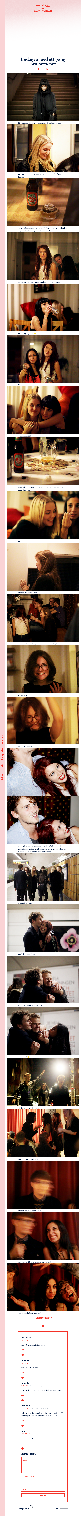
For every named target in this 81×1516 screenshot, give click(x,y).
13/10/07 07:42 (25, 1434)
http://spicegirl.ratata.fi (37, 1434)
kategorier (2, 754)
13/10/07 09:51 (25, 1340)
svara (22, 1349)
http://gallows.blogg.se (37, 1386)
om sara (2, 739)
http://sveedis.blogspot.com (39, 1408)
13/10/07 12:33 (25, 1386)
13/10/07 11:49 (25, 1363)
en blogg (42, 8)
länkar (2, 777)
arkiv (2, 767)
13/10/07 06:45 (26, 1408)
